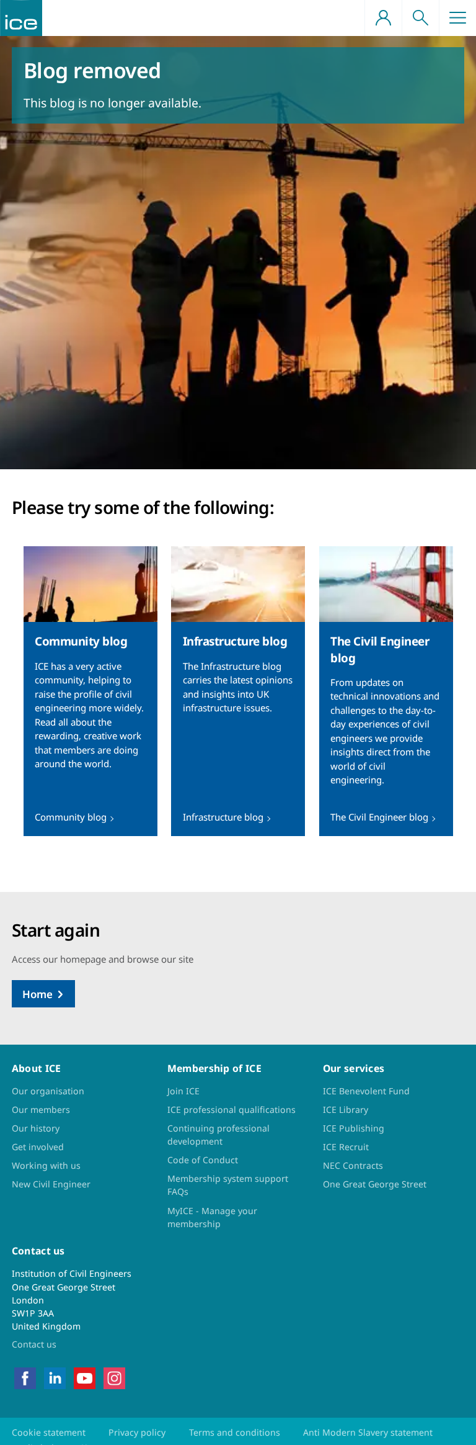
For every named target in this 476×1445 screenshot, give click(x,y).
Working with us (46, 1165)
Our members (41, 1109)
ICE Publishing (353, 1128)
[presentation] (90, 691)
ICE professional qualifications (231, 1109)
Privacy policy (136, 1432)
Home (37, 994)
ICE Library (345, 1109)
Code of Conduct (202, 1160)
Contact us (34, 1344)
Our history (36, 1128)
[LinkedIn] (55, 1377)
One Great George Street (374, 1184)
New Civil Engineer (51, 1184)
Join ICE (183, 1091)
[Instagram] (114, 1377)
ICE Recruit (346, 1147)
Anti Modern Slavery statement (368, 1432)
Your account (383, 18)
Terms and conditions (234, 1432)
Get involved (38, 1147)
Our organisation (48, 1091)
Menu (457, 18)
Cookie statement (49, 1432)
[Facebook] (25, 1377)
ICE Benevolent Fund (366, 1091)
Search (420, 18)
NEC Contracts (353, 1165)
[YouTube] (84, 1377)
